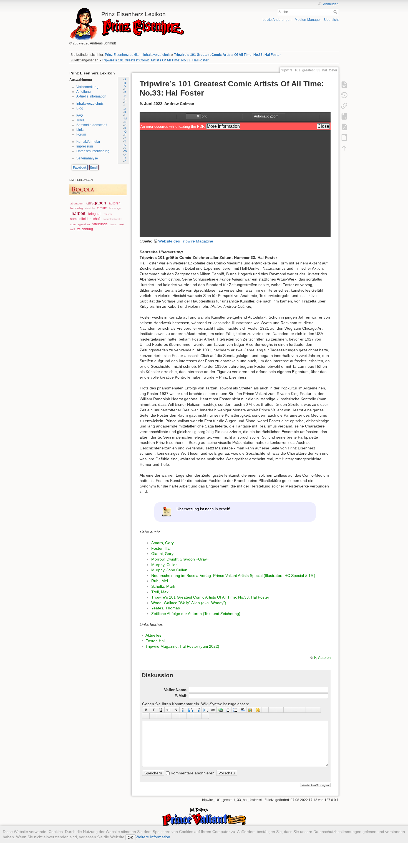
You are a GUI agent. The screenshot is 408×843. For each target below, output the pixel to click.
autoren (114, 203)
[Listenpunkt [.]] (235, 710)
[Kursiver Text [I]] (153, 710)
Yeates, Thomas (165, 608)
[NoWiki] (190, 716)
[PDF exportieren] (344, 126)
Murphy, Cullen (164, 564)
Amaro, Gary (162, 543)
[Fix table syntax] (309, 710)
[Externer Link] (220, 710)
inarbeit (77, 213)
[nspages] (302, 710)
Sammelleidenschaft (91, 125)
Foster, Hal (160, 548)
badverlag (76, 208)
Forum (81, 134)
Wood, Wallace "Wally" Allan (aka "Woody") (188, 603)
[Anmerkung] (295, 710)
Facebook (80, 167)
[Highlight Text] (153, 716)
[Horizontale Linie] (242, 710)
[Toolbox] (205, 716)
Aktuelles (153, 635)
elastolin (90, 208)
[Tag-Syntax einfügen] (317, 710)
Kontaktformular (88, 142)
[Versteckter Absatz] (280, 710)
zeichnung (85, 229)
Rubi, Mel (159, 581)
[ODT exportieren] (344, 137)
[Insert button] (272, 710)
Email (93, 167)
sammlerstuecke (112, 219)
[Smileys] (257, 710)
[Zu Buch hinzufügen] (344, 116)
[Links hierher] (344, 105)
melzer (108, 214)
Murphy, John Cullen (169, 570)
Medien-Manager (308, 20)
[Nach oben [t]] (344, 147)
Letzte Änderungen (277, 20)
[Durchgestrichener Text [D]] (176, 710)
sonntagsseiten (80, 224)
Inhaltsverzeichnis (90, 104)
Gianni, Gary (162, 553)
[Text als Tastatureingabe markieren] (287, 710)
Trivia (80, 120)
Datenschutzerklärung (93, 151)
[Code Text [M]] (168, 710)
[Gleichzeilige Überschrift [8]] (183, 710)
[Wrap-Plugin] (146, 716)
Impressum (84, 146)
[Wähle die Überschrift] (205, 710)
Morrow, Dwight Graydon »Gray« (180, 559)
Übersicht (331, 20)
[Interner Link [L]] (213, 710)
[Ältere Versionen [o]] (344, 95)
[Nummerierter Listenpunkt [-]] (228, 710)
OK (130, 837)
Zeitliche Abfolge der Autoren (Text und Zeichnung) (195, 613)
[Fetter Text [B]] (146, 710)
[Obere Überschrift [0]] (198, 710)
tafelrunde (100, 224)
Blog (79, 108)
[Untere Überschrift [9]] (191, 710)
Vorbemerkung (87, 87)
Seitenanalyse (87, 158)
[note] (161, 716)
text (121, 224)
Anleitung (83, 92)
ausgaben (96, 203)
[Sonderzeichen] (265, 710)
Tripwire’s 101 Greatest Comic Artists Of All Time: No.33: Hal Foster (227, 55)
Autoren (324, 658)
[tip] (168, 716)
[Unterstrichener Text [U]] (161, 710)
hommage (115, 208)
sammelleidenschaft (85, 219)
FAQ (79, 115)
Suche (336, 12)
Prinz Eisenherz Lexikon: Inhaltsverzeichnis (137, 55)
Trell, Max (159, 592)
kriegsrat (94, 214)
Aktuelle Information (91, 96)
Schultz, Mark (163, 586)
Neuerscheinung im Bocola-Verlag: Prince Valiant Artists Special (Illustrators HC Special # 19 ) (233, 575)
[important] (175, 716)
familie (102, 208)
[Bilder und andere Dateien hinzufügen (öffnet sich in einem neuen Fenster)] (250, 710)
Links (80, 130)
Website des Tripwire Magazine (185, 241)
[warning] (183, 716)
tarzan (113, 224)
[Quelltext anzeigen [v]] (344, 84)
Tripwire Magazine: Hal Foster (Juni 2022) (182, 646)
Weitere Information (152, 837)
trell (72, 229)
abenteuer (77, 203)
